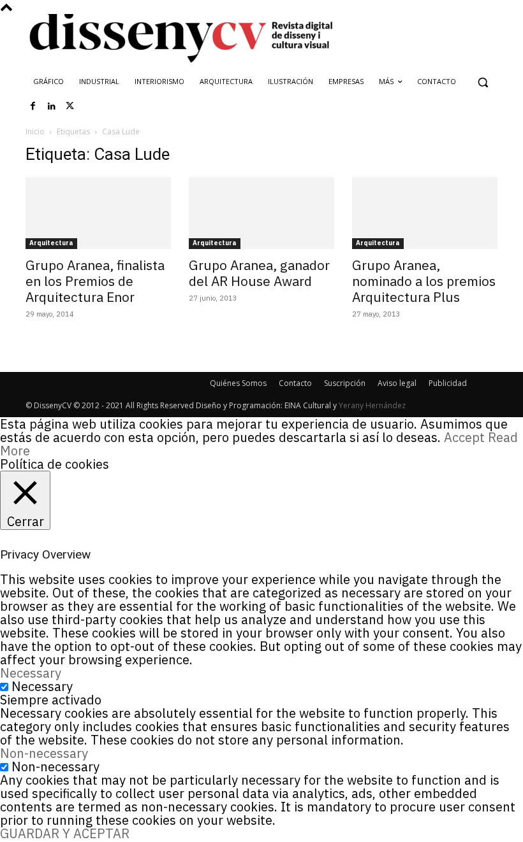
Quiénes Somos (238, 383)
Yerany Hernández (372, 405)
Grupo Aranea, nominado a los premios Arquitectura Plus (424, 281)
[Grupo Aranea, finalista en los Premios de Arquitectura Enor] (98, 213)
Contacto (295, 383)
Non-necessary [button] (44, 753)
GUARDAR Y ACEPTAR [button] (64, 833)
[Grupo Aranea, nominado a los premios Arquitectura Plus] (424, 213)
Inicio (35, 131)
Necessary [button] (30, 672)
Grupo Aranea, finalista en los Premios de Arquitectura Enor (95, 281)
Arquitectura (51, 243)
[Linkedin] (51, 106)
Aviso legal (397, 383)
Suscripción (344, 383)
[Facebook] (33, 106)
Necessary (42, 686)
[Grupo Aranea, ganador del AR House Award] (261, 213)
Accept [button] (464, 437)
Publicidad (448, 383)
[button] (482, 82)
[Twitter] (70, 106)
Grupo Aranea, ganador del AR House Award (259, 273)
